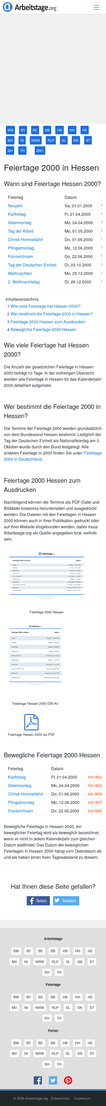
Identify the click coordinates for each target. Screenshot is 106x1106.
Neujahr (15, 206)
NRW (35, 140)
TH (22, 150)
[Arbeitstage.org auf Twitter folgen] (53, 1083)
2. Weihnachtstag (24, 282)
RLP (51, 140)
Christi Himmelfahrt (25, 239)
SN (75, 140)
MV (10, 140)
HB (59, 130)
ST (88, 140)
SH (10, 150)
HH (72, 130)
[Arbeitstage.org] (29, 12)
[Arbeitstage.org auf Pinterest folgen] (68, 1083)
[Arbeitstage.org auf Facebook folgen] (38, 1083)
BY (23, 130)
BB (47, 130)
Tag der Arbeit (20, 231)
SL (64, 140)
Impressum (82, 1098)
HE (84, 130)
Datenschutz (60, 1098)
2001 (39, 150)
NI (22, 140)
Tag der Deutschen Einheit (32, 265)
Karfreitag (17, 214)
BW (10, 130)
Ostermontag (19, 222)
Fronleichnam (20, 256)
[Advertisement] (53, 71)
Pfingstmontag (21, 248)
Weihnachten (20, 273)
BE (35, 130)
